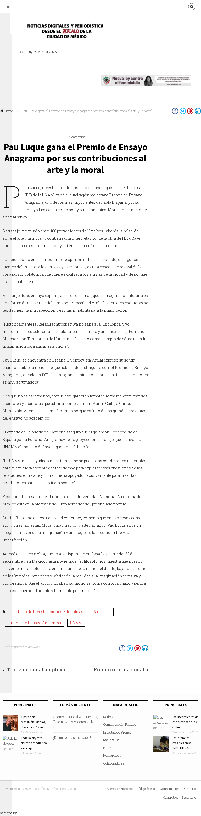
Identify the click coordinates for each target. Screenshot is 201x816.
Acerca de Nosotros (120, 789)
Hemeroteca (112, 755)
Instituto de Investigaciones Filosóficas (47, 611)
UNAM (76, 622)
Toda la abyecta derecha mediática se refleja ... (34, 743)
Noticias (109, 716)
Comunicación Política (119, 724)
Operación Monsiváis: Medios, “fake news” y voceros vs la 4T (75, 721)
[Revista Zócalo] (63, 32)
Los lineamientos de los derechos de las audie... (185, 722)
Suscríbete (189, 797)
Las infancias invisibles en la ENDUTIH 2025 (181, 743)
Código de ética (147, 789)
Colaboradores (113, 763)
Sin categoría (75, 136)
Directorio (189, 789)
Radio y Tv (111, 739)
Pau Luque (101, 611)
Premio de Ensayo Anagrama (34, 622)
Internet (109, 747)
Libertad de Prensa (117, 732)
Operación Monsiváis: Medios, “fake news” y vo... (33, 722)
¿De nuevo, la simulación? (72, 737)
